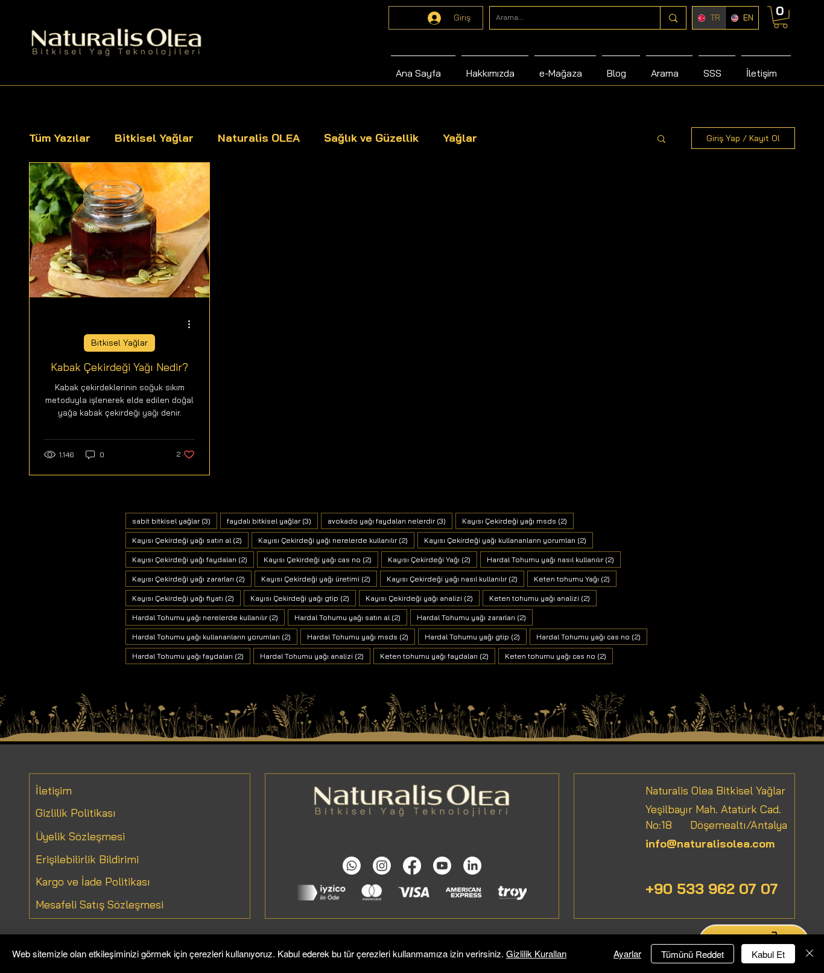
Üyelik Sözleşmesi (80, 836)
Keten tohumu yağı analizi (543, 598)
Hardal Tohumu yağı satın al (350, 617)
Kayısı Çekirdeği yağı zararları (192, 578)
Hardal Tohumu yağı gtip (476, 636)
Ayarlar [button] (627, 953)
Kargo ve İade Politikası (93, 882)
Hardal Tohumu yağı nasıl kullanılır (554, 559)
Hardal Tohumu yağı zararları (475, 617)
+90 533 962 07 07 (711, 889)
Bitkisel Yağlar (154, 138)
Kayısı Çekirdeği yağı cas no (321, 559)
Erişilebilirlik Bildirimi (87, 859)
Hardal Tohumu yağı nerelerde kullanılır (208, 617)
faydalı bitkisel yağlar (272, 520)
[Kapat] (809, 953)
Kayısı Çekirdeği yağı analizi (423, 598)
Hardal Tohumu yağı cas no (591, 636)
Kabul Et (768, 954)
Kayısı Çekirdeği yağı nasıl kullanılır (455, 578)
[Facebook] (412, 866)
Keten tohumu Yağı (575, 578)
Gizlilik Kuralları (536, 953)
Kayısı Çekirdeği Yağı (432, 559)
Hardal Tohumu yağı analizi (315, 656)
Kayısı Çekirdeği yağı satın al (190, 540)
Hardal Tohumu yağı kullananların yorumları (214, 636)
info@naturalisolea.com (710, 844)
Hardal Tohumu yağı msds (361, 636)
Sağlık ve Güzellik (371, 138)
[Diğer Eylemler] (193, 324)
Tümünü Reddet (692, 954)
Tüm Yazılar (59, 138)
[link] (780, 17)
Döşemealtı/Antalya (729, 825)
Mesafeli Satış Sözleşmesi (99, 904)
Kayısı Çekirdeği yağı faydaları (193, 559)
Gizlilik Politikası (76, 813)
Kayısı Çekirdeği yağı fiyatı (186, 598)
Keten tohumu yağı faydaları (437, 656)
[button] (661, 139)
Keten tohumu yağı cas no (559, 656)
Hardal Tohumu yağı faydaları (191, 656)
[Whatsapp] (352, 866)
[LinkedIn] (472, 866)
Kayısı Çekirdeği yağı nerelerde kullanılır (336, 540)
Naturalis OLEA (259, 138)
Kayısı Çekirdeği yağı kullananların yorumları (508, 540)
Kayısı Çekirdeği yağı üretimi (319, 578)
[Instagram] (382, 866)
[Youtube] (442, 866)
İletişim (54, 790)
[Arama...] (673, 18)
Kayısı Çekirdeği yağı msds (518, 520)
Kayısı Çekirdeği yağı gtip (303, 598)
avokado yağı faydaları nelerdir (390, 520)
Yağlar (460, 138)
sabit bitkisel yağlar (174, 520)
